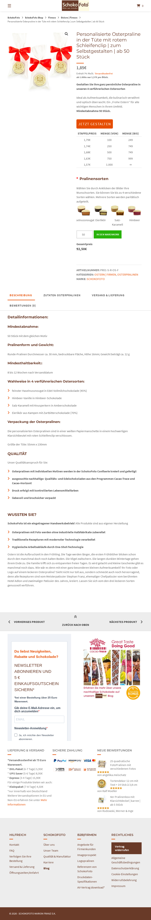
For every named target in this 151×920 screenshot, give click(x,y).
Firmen (52, 17)
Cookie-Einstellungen (124, 874)
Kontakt (14, 844)
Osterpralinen (127, 274)
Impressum (118, 886)
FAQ (11, 850)
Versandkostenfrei (104, 73)
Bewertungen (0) (23, 305)
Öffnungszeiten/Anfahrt (24, 872)
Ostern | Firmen (69, 17)
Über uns (49, 844)
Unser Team (50, 850)
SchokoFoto (14, 17)
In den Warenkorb (107, 234)
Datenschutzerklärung (125, 868)
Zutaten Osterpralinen (62, 295)
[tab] (21, 295)
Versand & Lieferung (108, 295)
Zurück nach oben (75, 625)
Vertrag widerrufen (122, 848)
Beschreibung (21, 295)
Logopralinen (85, 861)
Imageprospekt (86, 855)
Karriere (48, 862)
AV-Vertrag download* (91, 887)
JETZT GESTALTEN (94, 124)
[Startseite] (75, 5)
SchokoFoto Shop (34, 17)
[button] (66, 34)
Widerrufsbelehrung (124, 880)
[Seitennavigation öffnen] (16, 5)
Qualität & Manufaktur (57, 856)
